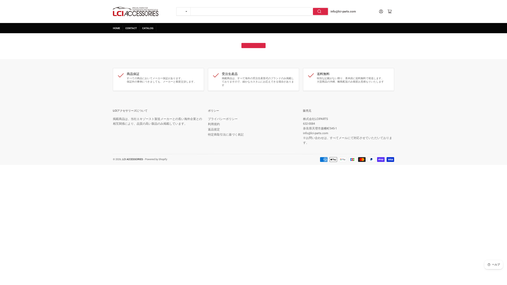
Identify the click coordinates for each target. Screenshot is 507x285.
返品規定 (214, 129)
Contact (131, 28)
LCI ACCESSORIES (132, 159)
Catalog (147, 28)
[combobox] (260, 11)
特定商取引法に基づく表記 (226, 134)
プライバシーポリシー (223, 119)
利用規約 (214, 124)
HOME (116, 28)
